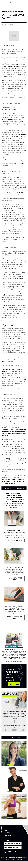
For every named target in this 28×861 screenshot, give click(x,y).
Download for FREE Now (14, 579)
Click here (4, 237)
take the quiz (14, 684)
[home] (7, 3)
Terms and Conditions (16, 859)
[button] (25, 2)
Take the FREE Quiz (14, 541)
